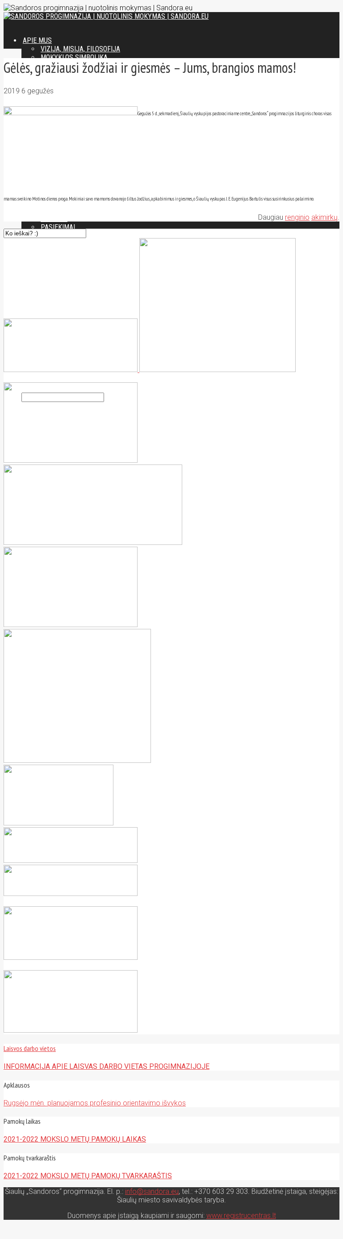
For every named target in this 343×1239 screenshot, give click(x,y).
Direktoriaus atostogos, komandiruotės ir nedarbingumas (139, 380)
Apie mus (37, 40)
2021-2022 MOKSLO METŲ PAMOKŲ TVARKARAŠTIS (88, 1176)
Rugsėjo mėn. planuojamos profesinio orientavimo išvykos (95, 1103)
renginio (297, 217)
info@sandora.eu (152, 1191)
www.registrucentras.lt (241, 1215)
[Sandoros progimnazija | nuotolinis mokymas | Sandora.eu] (106, 16)
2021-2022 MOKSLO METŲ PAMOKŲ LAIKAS (75, 1139)
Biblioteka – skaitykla (79, 210)
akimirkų (324, 217)
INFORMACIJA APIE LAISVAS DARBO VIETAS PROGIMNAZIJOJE (106, 1066)
